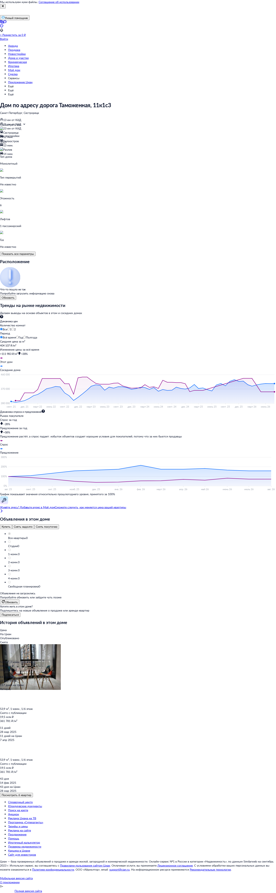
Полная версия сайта (28, 891)
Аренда (13, 46)
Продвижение (17, 834)
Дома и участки (18, 58)
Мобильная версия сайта (16, 878)
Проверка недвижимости (24, 846)
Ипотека (13, 66)
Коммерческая (17, 62)
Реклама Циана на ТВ (22, 818)
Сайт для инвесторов (22, 854)
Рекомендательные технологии (210, 869)
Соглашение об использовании (59, 2)
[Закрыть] (3, 6)
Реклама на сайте (19, 830)
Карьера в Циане (19, 850)
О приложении (10, 882)
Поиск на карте (18, 810)
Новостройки (17, 54)
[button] (142, 538)
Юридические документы (25, 806)
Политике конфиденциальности (53, 869)
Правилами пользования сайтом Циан (85, 865)
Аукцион (13, 814)
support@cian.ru (119, 869)
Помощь (13, 838)
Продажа (14, 50)
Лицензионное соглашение (175, 865)
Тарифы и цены (18, 826)
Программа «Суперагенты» (25, 822)
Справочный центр (20, 802)
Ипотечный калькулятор (24, 842)
